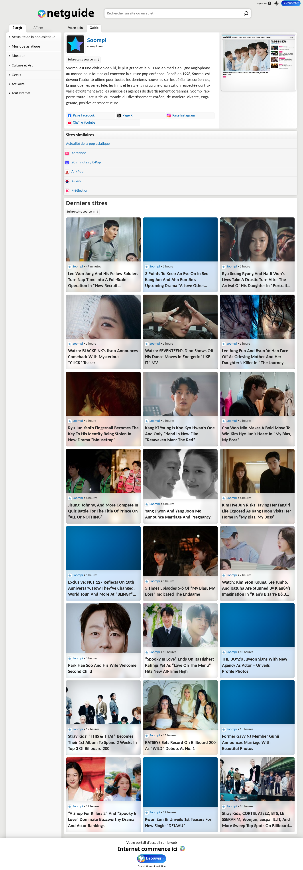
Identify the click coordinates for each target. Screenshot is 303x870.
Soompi (96, 41)
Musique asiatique (26, 46)
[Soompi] (258, 63)
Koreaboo (78, 153)
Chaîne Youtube (84, 123)
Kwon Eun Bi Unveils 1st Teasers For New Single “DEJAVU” (178, 823)
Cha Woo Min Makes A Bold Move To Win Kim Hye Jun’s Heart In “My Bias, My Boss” (256, 434)
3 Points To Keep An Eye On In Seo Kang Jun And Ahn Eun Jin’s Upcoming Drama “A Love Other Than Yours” (177, 280)
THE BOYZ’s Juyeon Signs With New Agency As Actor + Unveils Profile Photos (254, 665)
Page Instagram (183, 115)
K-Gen (76, 181)
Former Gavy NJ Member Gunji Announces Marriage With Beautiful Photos (250, 742)
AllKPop (77, 172)
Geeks (16, 75)
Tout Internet (21, 93)
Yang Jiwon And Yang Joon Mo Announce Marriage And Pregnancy (178, 514)
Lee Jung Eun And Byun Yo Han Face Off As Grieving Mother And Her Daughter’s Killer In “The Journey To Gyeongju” (255, 357)
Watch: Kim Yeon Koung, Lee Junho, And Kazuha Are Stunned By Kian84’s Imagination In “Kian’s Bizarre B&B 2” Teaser (256, 589)
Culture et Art (22, 65)
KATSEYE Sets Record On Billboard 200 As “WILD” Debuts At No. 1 (180, 746)
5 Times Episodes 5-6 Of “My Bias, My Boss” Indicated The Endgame (180, 591)
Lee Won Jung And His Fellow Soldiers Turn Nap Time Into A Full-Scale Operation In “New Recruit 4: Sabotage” (103, 280)
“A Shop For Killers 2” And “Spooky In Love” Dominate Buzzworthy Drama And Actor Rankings (103, 820)
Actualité (18, 84)
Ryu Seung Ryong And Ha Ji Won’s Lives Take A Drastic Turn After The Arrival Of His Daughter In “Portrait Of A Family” (254, 280)
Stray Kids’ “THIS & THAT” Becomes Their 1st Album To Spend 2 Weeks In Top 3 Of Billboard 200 (102, 742)
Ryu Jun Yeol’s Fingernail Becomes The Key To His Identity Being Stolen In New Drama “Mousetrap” (103, 434)
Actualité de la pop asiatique (33, 37)
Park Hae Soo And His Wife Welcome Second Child (102, 668)
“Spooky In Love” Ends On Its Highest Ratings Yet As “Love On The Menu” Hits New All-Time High (179, 665)
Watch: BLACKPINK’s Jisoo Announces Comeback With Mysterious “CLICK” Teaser (103, 357)
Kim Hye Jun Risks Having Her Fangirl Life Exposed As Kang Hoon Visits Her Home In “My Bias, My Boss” (256, 511)
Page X (127, 115)
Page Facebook (83, 115)
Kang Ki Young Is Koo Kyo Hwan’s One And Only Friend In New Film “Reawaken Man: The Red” (180, 434)
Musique (18, 56)
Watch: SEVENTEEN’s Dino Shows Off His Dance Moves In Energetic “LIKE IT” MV (179, 357)
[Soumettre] (246, 13)
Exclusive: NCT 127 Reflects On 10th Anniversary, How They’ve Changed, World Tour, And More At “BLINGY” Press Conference (101, 589)
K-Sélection (79, 191)
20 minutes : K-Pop (86, 162)
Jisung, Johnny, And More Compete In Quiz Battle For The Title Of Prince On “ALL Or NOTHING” (103, 511)
